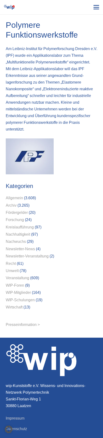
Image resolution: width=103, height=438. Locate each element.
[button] (96, 7)
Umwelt (12, 271)
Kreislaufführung (20, 227)
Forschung (15, 220)
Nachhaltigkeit (18, 234)
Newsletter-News (20, 249)
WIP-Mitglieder (18, 292)
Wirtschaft (14, 307)
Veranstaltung (17, 278)
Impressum (15, 418)
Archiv (11, 205)
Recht (11, 264)
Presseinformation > (23, 325)
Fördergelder (17, 212)
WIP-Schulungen (20, 300)
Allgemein (14, 198)
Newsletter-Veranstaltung (27, 256)
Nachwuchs (16, 241)
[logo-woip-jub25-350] (9, 7)
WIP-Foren (15, 285)
